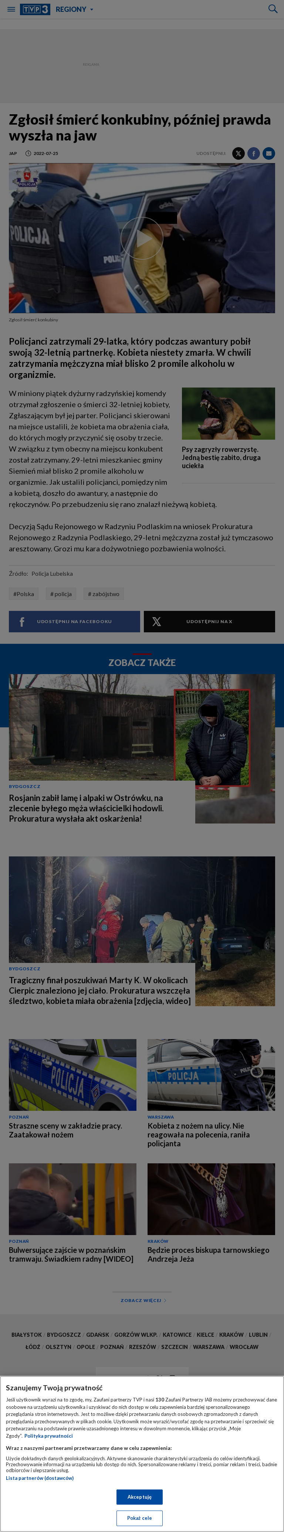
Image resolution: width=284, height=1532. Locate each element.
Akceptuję (140, 1497)
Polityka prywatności (48, 1436)
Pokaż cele (139, 1518)
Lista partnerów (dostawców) (40, 1478)
